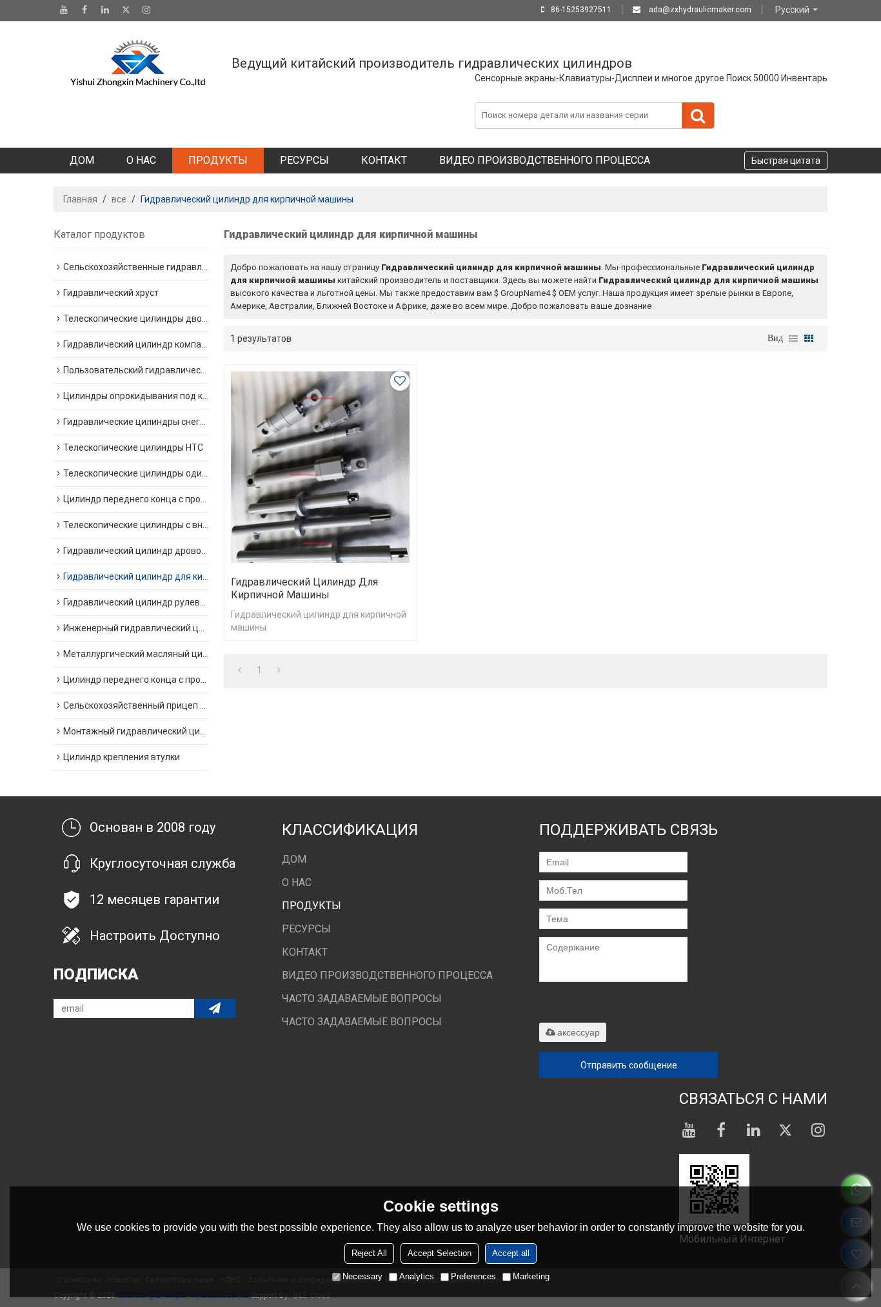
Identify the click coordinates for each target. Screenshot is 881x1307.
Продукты (218, 160)
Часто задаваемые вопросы (362, 998)
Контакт (384, 160)
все (119, 199)
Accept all (511, 1253)
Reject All (369, 1253)
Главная (80, 199)
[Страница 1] (240, 670)
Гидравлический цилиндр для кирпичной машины (304, 588)
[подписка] (214, 1008)
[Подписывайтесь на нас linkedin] (105, 9)
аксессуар (578, 1032)
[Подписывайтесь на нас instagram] (146, 9)
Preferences (473, 1276)
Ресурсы (304, 160)
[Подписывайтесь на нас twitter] (125, 9)
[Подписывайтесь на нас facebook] (84, 9)
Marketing (531, 1276)
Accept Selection (439, 1253)
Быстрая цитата (785, 160)
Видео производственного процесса (544, 160)
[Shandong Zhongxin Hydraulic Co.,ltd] (137, 63)
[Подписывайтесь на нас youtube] (64, 9)
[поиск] (698, 115)
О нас (141, 160)
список (793, 338)
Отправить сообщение (628, 1065)
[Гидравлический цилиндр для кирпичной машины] (320, 467)
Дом (82, 160)
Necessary (362, 1276)
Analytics (416, 1276)
